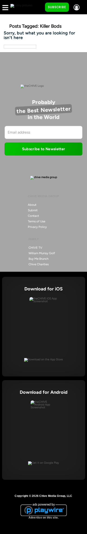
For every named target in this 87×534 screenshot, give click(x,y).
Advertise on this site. (44, 517)
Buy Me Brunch (38, 258)
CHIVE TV (35, 247)
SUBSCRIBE (57, 7)
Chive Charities (39, 264)
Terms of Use (36, 221)
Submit (33, 210)
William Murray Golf (42, 253)
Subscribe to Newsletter (43, 149)
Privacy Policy (37, 227)
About (32, 204)
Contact (33, 216)
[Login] (76, 7)
